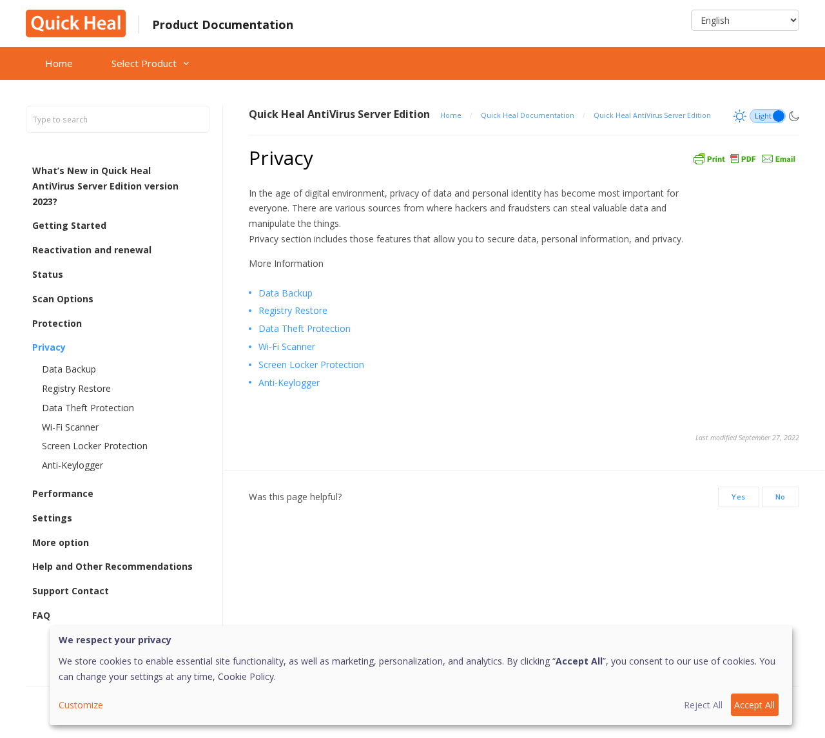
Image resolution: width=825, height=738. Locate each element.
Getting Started (69, 225)
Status (47, 274)
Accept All (754, 705)
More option (60, 542)
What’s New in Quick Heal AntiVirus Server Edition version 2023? (105, 186)
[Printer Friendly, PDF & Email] (744, 157)
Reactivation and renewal (91, 250)
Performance (62, 493)
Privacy (49, 347)
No (780, 496)
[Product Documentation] (76, 22)
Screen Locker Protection (95, 446)
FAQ (41, 615)
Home (59, 63)
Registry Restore (76, 388)
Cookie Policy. (247, 676)
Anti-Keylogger (72, 465)
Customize (81, 705)
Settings (52, 518)
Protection (57, 323)
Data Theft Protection (88, 408)
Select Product (144, 63)
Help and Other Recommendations (112, 566)
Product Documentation (222, 24)
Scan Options (62, 299)
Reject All (703, 705)
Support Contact (70, 591)
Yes (739, 496)
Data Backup (69, 369)
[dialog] (421, 675)
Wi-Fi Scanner (70, 427)
